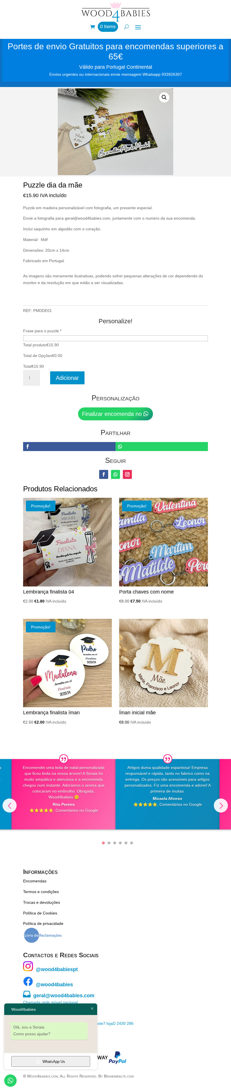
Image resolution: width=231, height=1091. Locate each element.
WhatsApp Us (54, 1061)
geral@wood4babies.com (58, 995)
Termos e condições (41, 891)
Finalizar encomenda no (112, 414)
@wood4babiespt (55, 969)
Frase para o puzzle (42, 331)
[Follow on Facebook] (103, 474)
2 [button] (109, 843)
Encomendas (34, 881)
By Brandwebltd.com (116, 1076)
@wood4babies (53, 984)
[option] (63, 794)
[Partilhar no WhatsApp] (161, 446)
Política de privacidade (43, 923)
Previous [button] (10, 805)
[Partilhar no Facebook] (69, 446)
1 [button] (103, 843)
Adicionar (67, 378)
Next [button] (221, 805)
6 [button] (131, 843)
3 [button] (114, 843)
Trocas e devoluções (41, 902)
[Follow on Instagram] (127, 474)
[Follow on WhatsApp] (115, 474)
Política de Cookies (40, 913)
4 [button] (120, 843)
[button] (164, 97)
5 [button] (126, 843)
